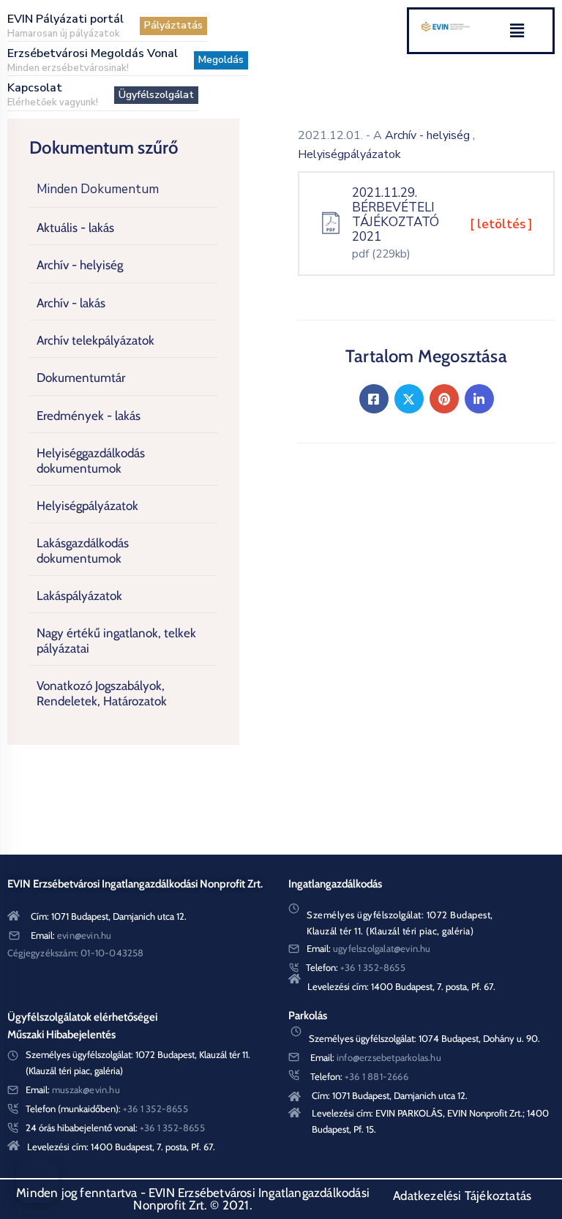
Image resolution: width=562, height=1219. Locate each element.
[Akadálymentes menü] (37, 1181)
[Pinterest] (444, 398)
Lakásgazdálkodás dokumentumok (83, 550)
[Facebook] (374, 398)
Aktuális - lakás (75, 227)
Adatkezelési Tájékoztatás (462, 1195)
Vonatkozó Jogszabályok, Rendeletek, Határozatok (102, 693)
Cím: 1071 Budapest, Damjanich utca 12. (109, 916)
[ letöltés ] (501, 224)
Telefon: (355, 967)
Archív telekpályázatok (95, 340)
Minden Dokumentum (98, 189)
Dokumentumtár (81, 377)
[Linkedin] (479, 398)
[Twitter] (409, 398)
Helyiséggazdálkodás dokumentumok (91, 460)
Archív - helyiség (80, 265)
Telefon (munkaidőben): (107, 1108)
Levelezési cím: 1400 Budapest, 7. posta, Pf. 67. (401, 986)
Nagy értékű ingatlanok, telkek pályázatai (116, 640)
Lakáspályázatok (79, 595)
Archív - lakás (71, 303)
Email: (71, 935)
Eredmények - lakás (88, 415)
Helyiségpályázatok (87, 505)
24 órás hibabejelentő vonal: (115, 1127)
